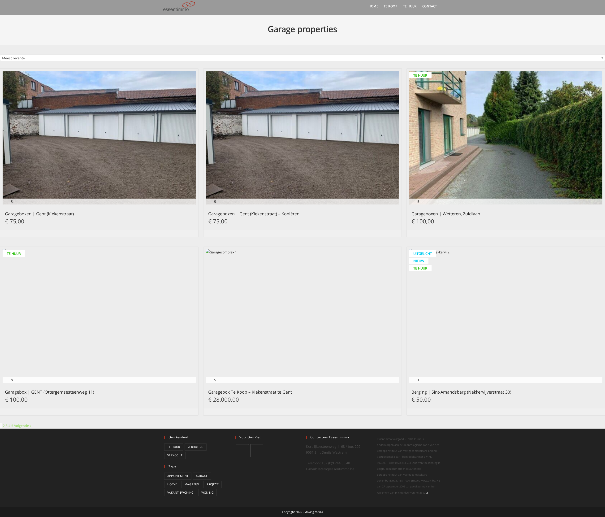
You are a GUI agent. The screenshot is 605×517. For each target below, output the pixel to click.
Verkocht (174, 455)
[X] (242, 450)
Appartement (177, 476)
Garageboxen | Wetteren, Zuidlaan (445, 214)
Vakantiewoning (180, 493)
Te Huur (173, 447)
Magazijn (192, 484)
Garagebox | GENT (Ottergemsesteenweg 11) (49, 392)
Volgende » (22, 425)
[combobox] (302, 58)
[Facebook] (256, 450)
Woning (207, 493)
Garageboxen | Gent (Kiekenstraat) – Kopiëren (253, 214)
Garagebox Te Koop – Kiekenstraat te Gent (250, 392)
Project (213, 484)
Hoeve (172, 484)
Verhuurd (195, 447)
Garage (202, 476)
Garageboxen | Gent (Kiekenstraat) (39, 214)
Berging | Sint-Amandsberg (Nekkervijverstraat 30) (461, 392)
